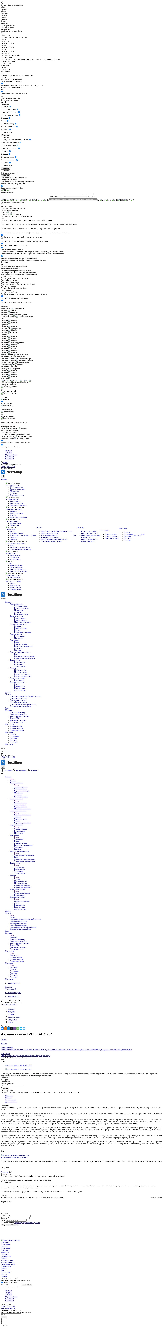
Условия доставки (16, 728)
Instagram (8, 451)
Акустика (18, 612)
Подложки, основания (22, 632)
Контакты (9, 744)
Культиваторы (19, 636)
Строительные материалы (20, 652)
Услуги (8, 694)
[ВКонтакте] (2, 1028)
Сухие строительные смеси (24, 658)
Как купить (9, 724)
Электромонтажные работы (20, 706)
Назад (12, 779)
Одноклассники (11, 455)
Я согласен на (22, 1223)
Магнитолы (18, 610)
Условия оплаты (16, 726)
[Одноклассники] (5, 1028)
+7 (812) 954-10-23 (8, 467)
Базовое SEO (15, 718)
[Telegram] (24, 1028)
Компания (9, 732)
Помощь (4, 1258)
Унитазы (17, 650)
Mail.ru (10, 1022)
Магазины (5, 1252)
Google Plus (9, 457)
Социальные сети (16, 722)
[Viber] (14, 1028)
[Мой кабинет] (2, 753)
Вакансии (13, 738)
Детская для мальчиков (22, 676)
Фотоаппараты (19, 666)
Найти (4, 1317)
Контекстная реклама (18, 720)
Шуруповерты (19, 688)
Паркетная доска (20, 628)
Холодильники (20, 618)
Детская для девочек (22, 674)
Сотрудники (14, 736)
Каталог (8, 602)
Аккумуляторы (20, 690)
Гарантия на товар (17, 730)
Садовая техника (16, 634)
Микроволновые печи (22, 622)
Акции (8, 692)
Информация (6, 1256)
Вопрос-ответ (6, 1272)
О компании (5, 1244)
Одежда (13, 668)
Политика (13, 742)
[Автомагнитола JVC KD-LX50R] (18, 1065)
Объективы (18, 664)
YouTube (8, 453)
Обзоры (4, 1276)
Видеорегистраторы (21, 608)
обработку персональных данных (27, 1223)
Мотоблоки (18, 638)
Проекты (8, 710)
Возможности (6, 1266)
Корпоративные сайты (18, 714)
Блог (7, 708)
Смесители (18, 648)
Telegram (11, 1012)
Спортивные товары (18, 678)
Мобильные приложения (19, 716)
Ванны (16, 642)
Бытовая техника (17, 616)
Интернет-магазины (17, 712)
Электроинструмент (18, 682)
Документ (4, 1172)
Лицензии (13, 740)
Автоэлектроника (17, 604)
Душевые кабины (20, 644)
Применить (5, 135)
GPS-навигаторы (20, 606)
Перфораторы (19, 686)
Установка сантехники (18, 698)
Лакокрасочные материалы (24, 656)
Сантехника (15, 640)
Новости (13, 734)
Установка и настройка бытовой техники (25, 696)
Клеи (16, 654)
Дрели (16, 684)
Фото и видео (15, 660)
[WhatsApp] (17, 1028)
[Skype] (21, 1028)
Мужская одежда (20, 672)
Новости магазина (10, 1282)
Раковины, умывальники (23, 646)
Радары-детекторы (21, 614)
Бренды (4, 1274)
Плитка (17, 630)
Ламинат (17, 626)
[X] (11, 1028)
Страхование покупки (18, 700)
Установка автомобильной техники (23, 704)
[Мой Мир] (8, 1028)
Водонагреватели (20, 620)
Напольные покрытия (18, 624)
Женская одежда (20, 670)
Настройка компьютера (18, 702)
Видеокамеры (19, 662)
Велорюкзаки (19, 680)
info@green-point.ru (10, 1004)
